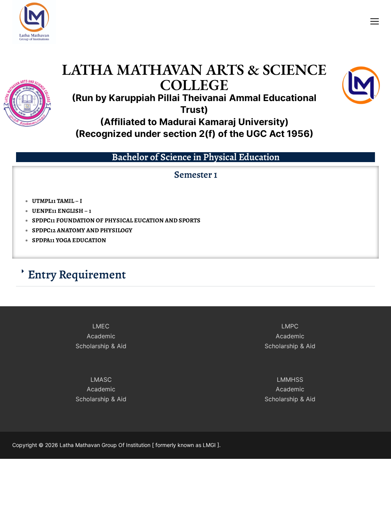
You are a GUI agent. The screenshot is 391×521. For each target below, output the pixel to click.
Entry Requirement (77, 274)
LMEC (101, 326)
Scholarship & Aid (101, 346)
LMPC (290, 326)
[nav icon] (374, 21)
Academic (101, 336)
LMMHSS (290, 379)
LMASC (101, 379)
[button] (195, 274)
